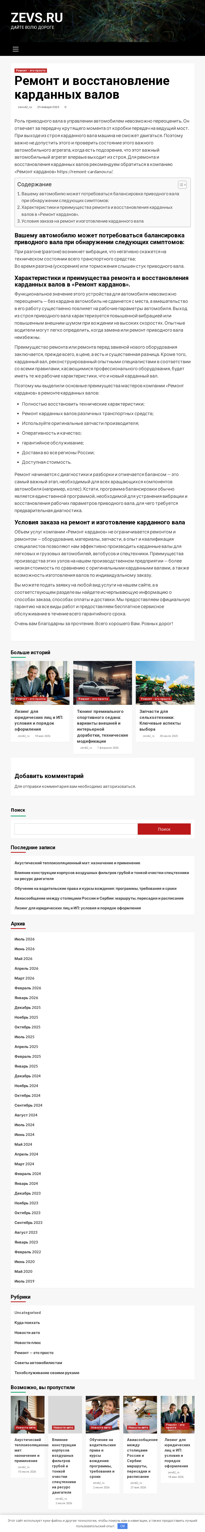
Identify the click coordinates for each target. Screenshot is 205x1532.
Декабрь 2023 (27, 1193)
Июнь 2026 (24, 948)
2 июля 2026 (64, 1503)
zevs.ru (37, 17)
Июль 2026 (24, 939)
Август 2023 (26, 1232)
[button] (180, 185)
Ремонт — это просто (34, 1352)
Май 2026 (23, 958)
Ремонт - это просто (31, 70)
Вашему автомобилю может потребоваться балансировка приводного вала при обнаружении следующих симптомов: (100, 197)
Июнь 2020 (24, 1261)
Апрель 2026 (26, 968)
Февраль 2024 (27, 1173)
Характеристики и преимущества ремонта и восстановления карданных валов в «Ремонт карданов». (97, 211)
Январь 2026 (26, 997)
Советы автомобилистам (38, 1362)
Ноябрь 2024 (26, 1085)
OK (122, 1526)
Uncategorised (27, 1312)
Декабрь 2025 (27, 1007)
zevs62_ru (25, 107)
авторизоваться (119, 786)
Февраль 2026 (27, 988)
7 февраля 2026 (107, 747)
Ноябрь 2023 (26, 1203)
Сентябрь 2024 (28, 1105)
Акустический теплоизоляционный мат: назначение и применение (77, 862)
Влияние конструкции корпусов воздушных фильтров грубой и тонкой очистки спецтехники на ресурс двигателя (101, 875)
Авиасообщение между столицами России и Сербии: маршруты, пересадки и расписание (99, 898)
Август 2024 (26, 1115)
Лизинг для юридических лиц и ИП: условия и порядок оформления (77, 908)
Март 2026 (24, 978)
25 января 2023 (48, 107)
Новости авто (27, 1332)
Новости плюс (27, 1342)
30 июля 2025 (169, 736)
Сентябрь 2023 (28, 1222)
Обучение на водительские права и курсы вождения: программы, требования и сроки (95, 888)
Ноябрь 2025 (26, 1017)
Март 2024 (24, 1164)
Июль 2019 (24, 1281)
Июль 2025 (24, 1036)
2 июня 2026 (101, 1487)
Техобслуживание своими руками (46, 1372)
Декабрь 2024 (27, 1076)
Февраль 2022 (27, 1252)
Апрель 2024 (26, 1154)
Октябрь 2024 (27, 1095)
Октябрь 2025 (27, 1027)
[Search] (189, 48)
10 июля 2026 (27, 1471)
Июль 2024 (24, 1124)
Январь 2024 (26, 1183)
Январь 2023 (26, 1242)
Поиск (18, 810)
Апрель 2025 (26, 1046)
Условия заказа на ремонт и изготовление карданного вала (83, 221)
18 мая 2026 (42, 736)
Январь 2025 (26, 1066)
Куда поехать (27, 1322)
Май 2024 (23, 1144)
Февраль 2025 (27, 1056)
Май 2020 (23, 1271)
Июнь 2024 (24, 1134)
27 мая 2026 (138, 1487)
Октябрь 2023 (27, 1212)
